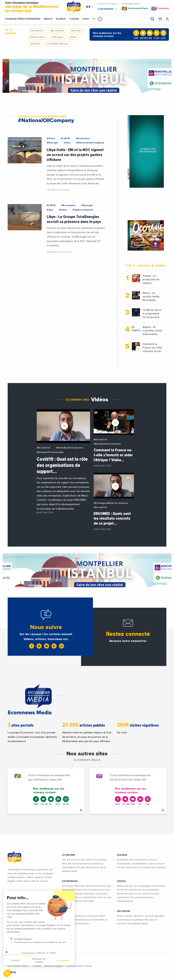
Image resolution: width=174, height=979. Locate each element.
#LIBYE (65, 138)
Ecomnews (106, 8)
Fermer (15, 960)
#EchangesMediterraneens (111, 503)
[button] (100, 19)
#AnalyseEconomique (50, 452)
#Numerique (37, 37)
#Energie (57, 37)
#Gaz (73, 37)
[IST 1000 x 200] (87, 76)
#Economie (57, 30)
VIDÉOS (121, 881)
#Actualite (36, 30)
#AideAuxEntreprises (69, 448)
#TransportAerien (57, 44)
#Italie (51, 138)
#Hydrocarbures (83, 210)
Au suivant (63, 960)
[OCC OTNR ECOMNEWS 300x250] (146, 235)
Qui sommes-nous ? (18, 966)
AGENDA (122, 855)
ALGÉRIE (61, 19)
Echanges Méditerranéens (22, 19)
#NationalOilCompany (90, 143)
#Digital (35, 44)
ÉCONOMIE (68, 855)
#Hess (63, 210)
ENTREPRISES (70, 881)
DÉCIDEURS (123, 911)
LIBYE (85, 19)
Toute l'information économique (31, 7)
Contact (36, 966)
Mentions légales (53, 966)
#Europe (76, 30)
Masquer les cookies (39, 960)
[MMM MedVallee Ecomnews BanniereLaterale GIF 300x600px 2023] (146, 151)
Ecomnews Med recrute (79, 966)
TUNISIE (74, 19)
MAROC (48, 19)
